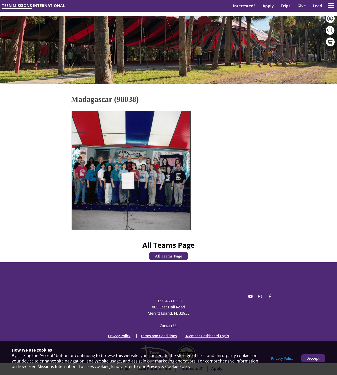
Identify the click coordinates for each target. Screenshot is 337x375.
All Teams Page (168, 256)
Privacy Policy (282, 358)
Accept (313, 358)
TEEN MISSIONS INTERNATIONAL (33, 5)
